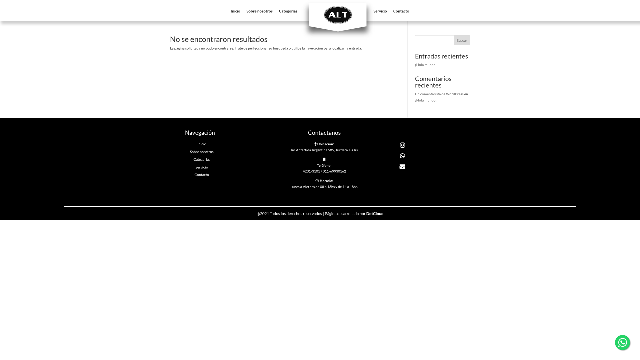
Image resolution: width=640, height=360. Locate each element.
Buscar (461, 40)
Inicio (235, 11)
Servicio (380, 11)
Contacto (401, 11)
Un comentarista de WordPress (439, 94)
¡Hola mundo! (426, 64)
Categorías (288, 11)
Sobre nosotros (259, 11)
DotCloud (375, 213)
